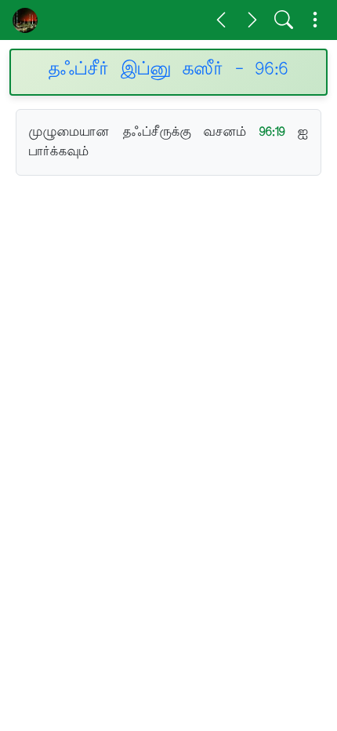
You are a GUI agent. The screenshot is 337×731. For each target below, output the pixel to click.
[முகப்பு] (25, 20)
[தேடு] (283, 19)
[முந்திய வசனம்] (221, 19)
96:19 (272, 131)
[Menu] (315, 19)
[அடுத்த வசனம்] (252, 19)
